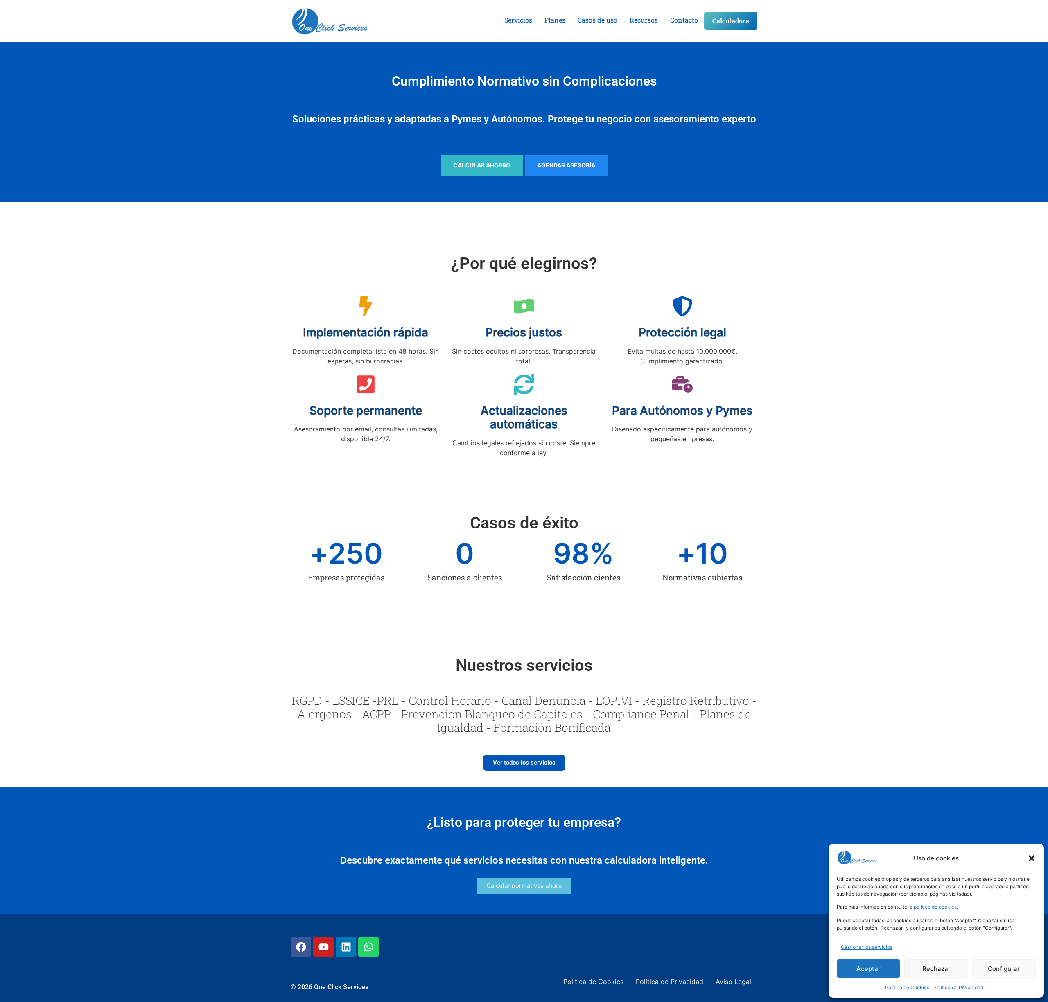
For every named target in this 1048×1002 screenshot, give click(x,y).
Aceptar (868, 969)
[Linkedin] (346, 947)
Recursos (644, 20)
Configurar (1004, 969)
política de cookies (935, 907)
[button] (1032, 858)
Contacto (684, 20)
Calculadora (730, 20)
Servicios (518, 20)
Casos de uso (597, 20)
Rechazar (936, 969)
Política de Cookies (907, 987)
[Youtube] (323, 947)
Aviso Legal (733, 981)
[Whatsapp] (368, 947)
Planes (554, 20)
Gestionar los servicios (866, 947)
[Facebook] (301, 947)
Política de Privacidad (958, 987)
